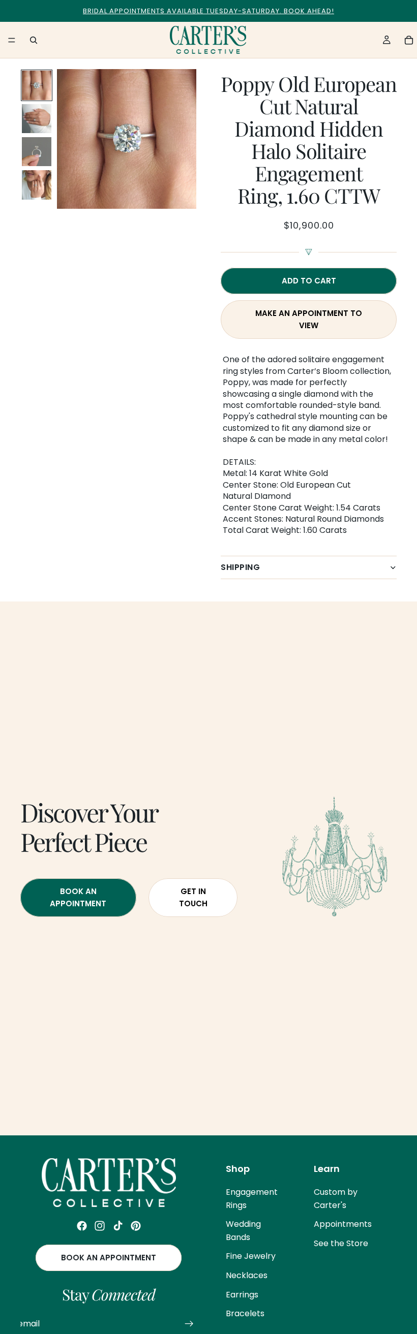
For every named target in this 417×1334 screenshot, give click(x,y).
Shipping (240, 567)
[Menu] (11, 40)
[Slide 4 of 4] (36, 184)
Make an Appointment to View (308, 319)
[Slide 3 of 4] (36, 151)
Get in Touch (193, 897)
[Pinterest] (136, 1226)
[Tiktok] (118, 1226)
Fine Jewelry (251, 1256)
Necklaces (246, 1275)
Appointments (343, 1224)
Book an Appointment (108, 1257)
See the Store (341, 1243)
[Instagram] (100, 1226)
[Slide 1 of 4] (36, 85)
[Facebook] (82, 1226)
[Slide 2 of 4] (36, 118)
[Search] (33, 40)
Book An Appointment (78, 897)
